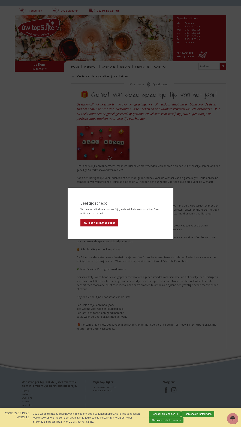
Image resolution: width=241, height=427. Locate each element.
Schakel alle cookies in (165, 413)
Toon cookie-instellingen (198, 413)
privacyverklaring (83, 421)
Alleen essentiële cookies (166, 420)
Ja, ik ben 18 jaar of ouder (99, 222)
